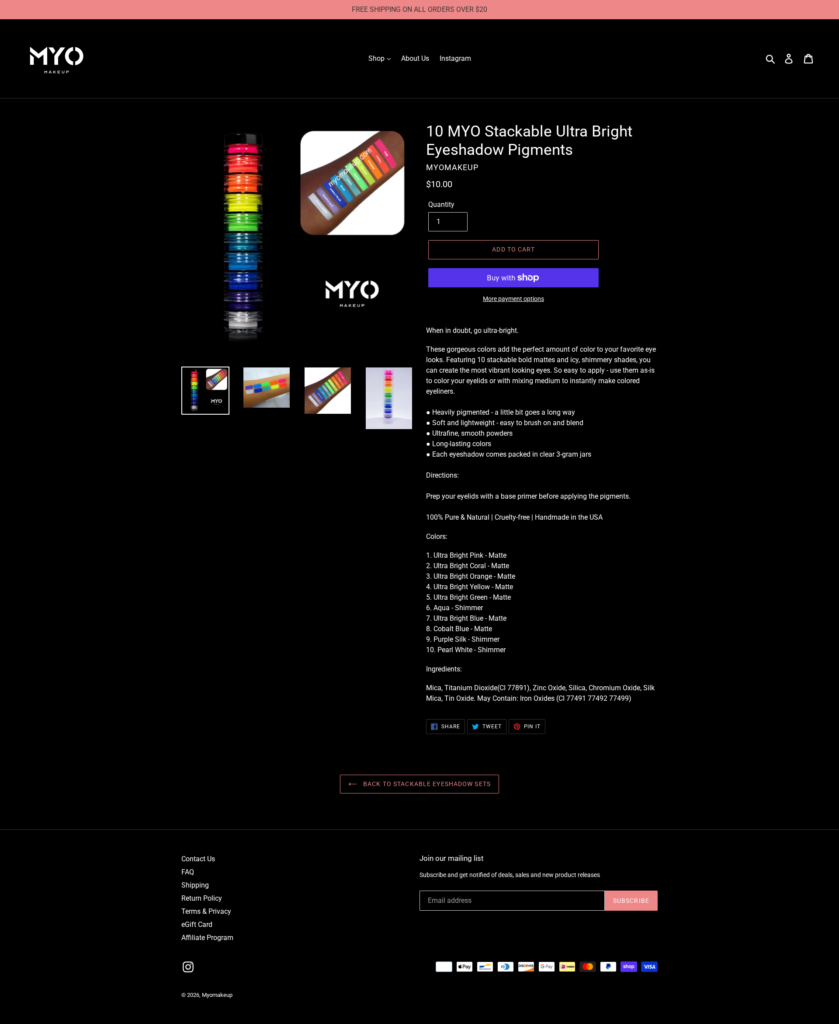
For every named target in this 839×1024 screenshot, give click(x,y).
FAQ (187, 872)
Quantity (441, 204)
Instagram (455, 58)
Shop (377, 58)
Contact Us (198, 859)
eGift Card (196, 924)
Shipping (195, 885)
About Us (415, 58)
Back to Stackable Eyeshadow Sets (426, 783)
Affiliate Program (207, 937)
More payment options (513, 298)
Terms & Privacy (206, 911)
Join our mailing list (452, 858)
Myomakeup (217, 995)
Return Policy (201, 898)
